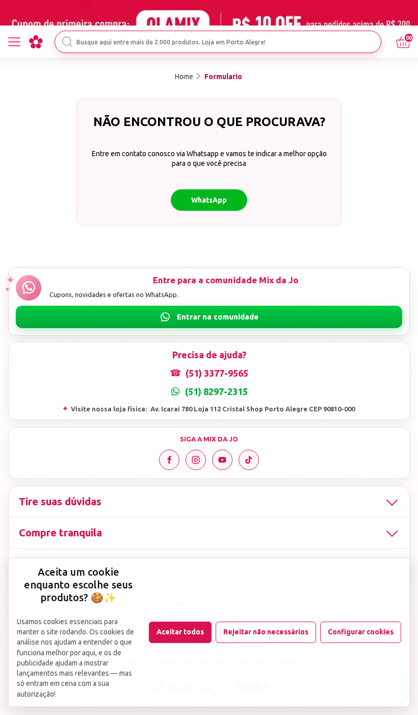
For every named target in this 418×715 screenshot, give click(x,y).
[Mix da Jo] (35, 42)
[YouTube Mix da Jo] (222, 460)
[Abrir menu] (14, 42)
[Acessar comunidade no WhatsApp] (209, 317)
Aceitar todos (180, 632)
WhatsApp (209, 200)
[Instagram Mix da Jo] (196, 460)
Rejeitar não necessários (265, 632)
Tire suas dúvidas (60, 501)
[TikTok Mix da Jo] (249, 460)
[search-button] (67, 42)
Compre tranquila (60, 532)
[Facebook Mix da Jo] (169, 460)
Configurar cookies (361, 632)
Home (184, 76)
